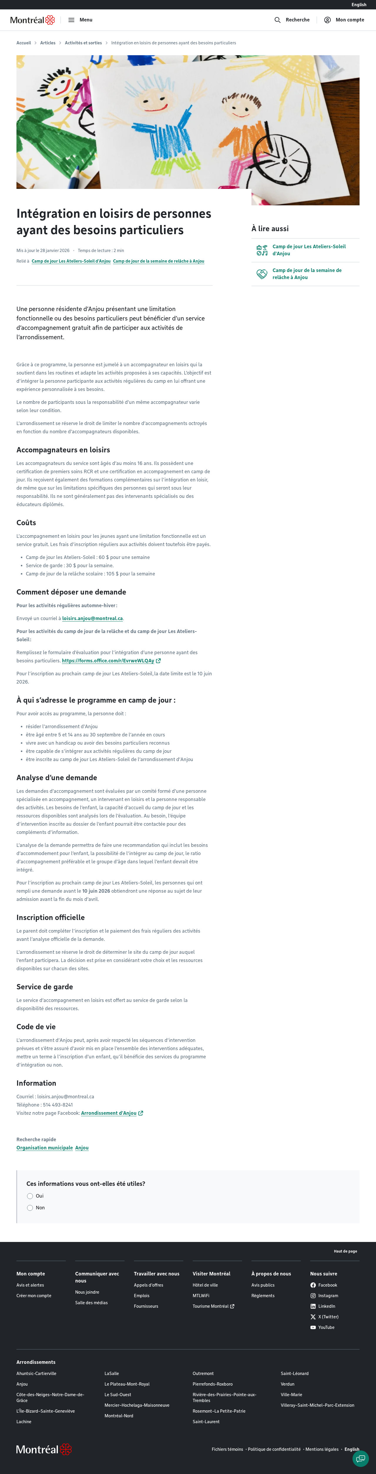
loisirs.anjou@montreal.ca (92, 618)
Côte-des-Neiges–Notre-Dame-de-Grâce (50, 1397)
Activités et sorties (83, 43)
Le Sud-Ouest (118, 1394)
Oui (39, 1196)
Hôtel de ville (205, 1285)
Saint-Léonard (295, 1373)
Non (40, 1208)
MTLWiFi (201, 1295)
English (359, 4)
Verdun (287, 1384)
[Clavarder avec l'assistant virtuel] (360, 1459)
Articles (48, 43)
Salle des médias (91, 1302)
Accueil (23, 43)
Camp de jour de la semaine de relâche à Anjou (158, 261)
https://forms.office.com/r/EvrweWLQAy (108, 661)
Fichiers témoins (227, 1449)
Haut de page (345, 1251)
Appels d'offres (148, 1285)
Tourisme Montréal (211, 1306)
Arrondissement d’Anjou (109, 1113)
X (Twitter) (328, 1316)
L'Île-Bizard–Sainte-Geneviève (45, 1411)
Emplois (142, 1295)
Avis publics (263, 1285)
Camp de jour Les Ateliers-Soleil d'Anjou (71, 261)
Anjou (82, 1148)
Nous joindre (87, 1292)
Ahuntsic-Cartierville (36, 1373)
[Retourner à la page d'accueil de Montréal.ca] (32, 20)
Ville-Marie (291, 1394)
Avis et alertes (30, 1285)
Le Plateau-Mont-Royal (127, 1384)
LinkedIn (326, 1306)
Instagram (328, 1295)
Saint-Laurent (206, 1421)
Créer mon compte (33, 1295)
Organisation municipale (44, 1148)
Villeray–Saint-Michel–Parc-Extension (317, 1405)
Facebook (327, 1285)
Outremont (203, 1373)
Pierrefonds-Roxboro (213, 1384)
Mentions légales (322, 1449)
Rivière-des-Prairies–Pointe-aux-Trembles (224, 1397)
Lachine (23, 1421)
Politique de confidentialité (274, 1449)
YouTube (326, 1327)
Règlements (263, 1295)
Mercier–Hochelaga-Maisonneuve (137, 1405)
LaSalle (112, 1373)
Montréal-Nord (119, 1415)
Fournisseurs (146, 1306)
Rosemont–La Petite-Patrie (219, 1411)
